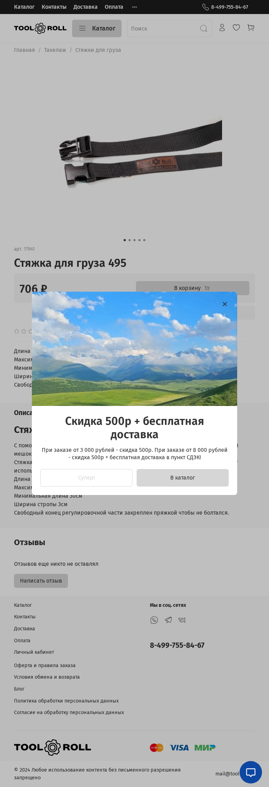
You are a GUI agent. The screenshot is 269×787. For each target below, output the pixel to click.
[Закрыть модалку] (225, 304)
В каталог (182, 478)
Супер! (86, 478)
